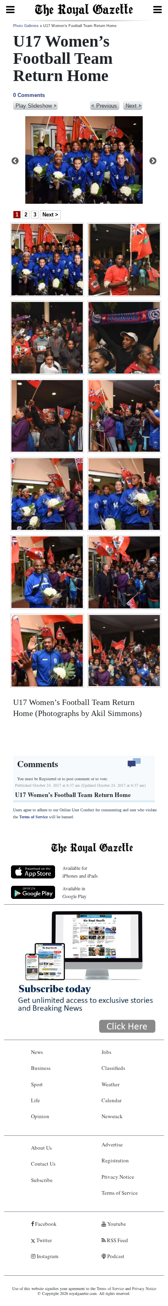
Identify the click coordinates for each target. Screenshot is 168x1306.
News (37, 1052)
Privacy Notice (118, 1176)
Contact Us (43, 1163)
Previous (15, 161)
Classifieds (113, 1068)
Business (41, 1068)
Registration (115, 1160)
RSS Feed (117, 1240)
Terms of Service (33, 817)
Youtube (116, 1223)
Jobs (106, 1052)
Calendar (112, 1100)
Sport (37, 1084)
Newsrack (112, 1116)
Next (153, 161)
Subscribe (42, 1180)
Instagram (46, 1256)
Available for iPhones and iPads (80, 872)
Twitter (43, 1240)
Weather (110, 1084)
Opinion (40, 1116)
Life (35, 1100)
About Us (41, 1147)
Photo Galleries (26, 26)
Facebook (45, 1223)
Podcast (115, 1256)
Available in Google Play (74, 892)
